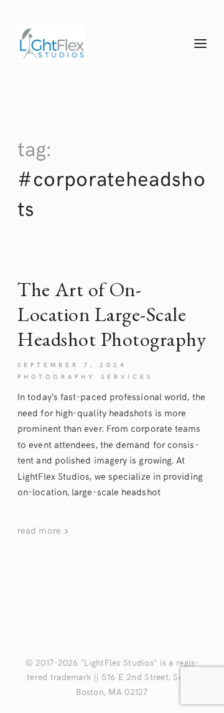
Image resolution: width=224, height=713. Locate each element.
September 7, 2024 (72, 364)
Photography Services (85, 376)
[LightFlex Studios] (91, 43)
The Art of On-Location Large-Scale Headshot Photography (112, 314)
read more (40, 529)
